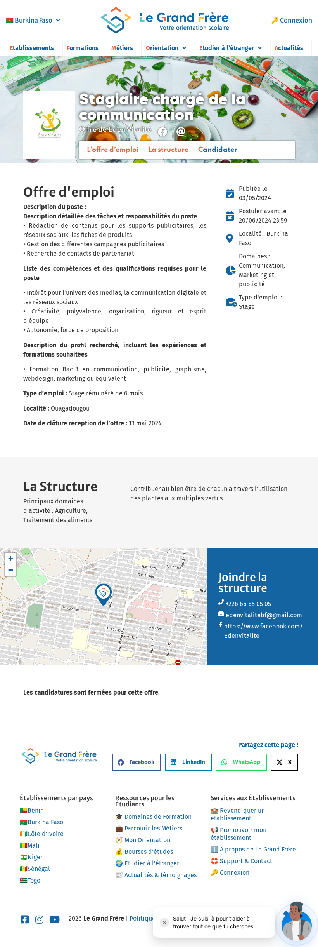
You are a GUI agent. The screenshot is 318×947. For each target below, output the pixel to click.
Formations (83, 48)
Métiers (122, 48)
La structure (168, 149)
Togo (30, 880)
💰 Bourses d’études (144, 851)
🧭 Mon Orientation (142, 840)
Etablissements (32, 48)
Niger (31, 857)
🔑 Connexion (291, 20)
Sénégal (35, 868)
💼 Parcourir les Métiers (148, 828)
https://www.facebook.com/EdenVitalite (263, 631)
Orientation (162, 48)
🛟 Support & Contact (241, 861)
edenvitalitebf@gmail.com (264, 615)
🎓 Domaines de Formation (153, 816)
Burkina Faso (29, 20)
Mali (30, 845)
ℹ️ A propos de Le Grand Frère (253, 849)
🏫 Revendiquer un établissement (238, 814)
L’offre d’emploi (112, 149)
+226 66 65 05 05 (248, 604)
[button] (103, 594)
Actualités (289, 48)
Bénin (32, 810)
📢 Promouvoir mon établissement (238, 833)
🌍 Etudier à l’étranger (147, 863)
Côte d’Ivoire (42, 833)
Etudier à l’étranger (226, 48)
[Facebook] (162, 131)
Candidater (217, 149)
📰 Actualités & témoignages (156, 875)
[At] (181, 131)
